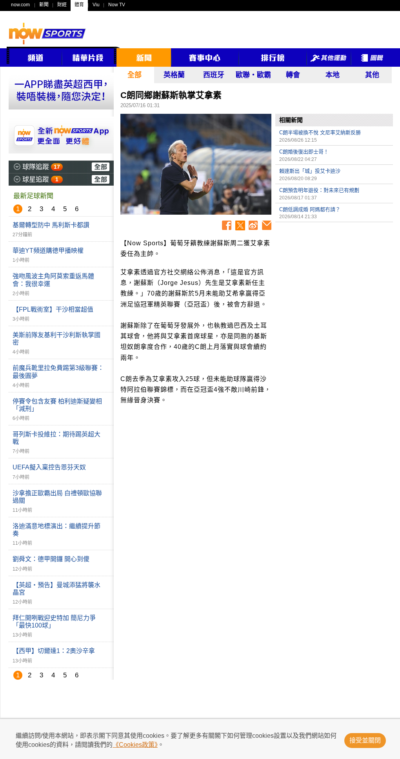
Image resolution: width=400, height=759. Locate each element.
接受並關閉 (365, 740)
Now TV (116, 4)
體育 (79, 4)
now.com (20, 4)
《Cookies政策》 (135, 744)
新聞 (44, 4)
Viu (96, 4)
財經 (62, 4)
